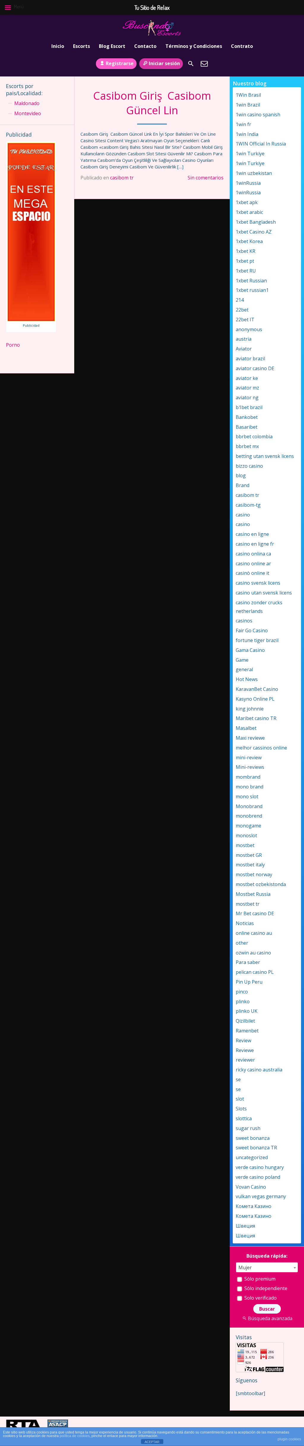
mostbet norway (254, 874)
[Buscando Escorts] (152, 27)
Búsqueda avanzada (270, 1318)
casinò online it (252, 573)
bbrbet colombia (254, 436)
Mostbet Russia (253, 894)
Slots (241, 1108)
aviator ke (247, 378)
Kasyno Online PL (255, 699)
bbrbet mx (247, 446)
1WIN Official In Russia (261, 143)
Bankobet (247, 417)
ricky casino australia (259, 1069)
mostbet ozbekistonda (261, 884)
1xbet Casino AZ (254, 232)
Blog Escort (112, 46)
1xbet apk (247, 202)
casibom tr (122, 177)
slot (240, 1099)
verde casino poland (258, 1177)
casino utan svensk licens (264, 592)
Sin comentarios (206, 177)
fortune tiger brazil (257, 640)
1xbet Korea (249, 241)
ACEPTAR (152, 1442)
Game (242, 660)
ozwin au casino (253, 952)
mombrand (248, 777)
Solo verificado (260, 1298)
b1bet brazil (249, 407)
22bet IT (245, 319)
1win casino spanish (258, 114)
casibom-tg (248, 505)
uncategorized (252, 1157)
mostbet (245, 845)
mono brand (249, 786)
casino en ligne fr (255, 544)
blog (241, 475)
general (244, 669)
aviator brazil (250, 358)
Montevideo (27, 113)
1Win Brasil (248, 95)
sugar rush (248, 1128)
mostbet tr (247, 904)
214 (240, 300)
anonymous (249, 329)
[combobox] (267, 1267)
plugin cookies (289, 1439)
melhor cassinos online (261, 747)
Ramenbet (247, 1030)
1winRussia (248, 183)
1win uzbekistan (254, 173)
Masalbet (246, 728)
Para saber (248, 962)
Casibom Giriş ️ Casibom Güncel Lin (152, 103)
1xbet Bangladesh (256, 222)
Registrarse (120, 63)
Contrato (242, 46)
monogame (248, 825)
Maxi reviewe (250, 738)
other (242, 943)
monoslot (246, 835)
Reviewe (245, 1050)
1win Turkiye (250, 153)
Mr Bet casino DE (255, 913)
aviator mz (247, 387)
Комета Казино (253, 1206)
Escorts (81, 46)
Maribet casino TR (256, 718)
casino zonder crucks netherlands (259, 606)
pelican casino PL (255, 972)
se (238, 1079)
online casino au (254, 933)
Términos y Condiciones (193, 46)
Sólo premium (259, 1279)
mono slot (247, 796)
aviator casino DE (255, 368)
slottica (244, 1118)
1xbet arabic (249, 212)
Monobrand (249, 806)
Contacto (145, 46)
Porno (13, 345)
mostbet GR (249, 855)
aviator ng (247, 397)
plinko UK (246, 1011)
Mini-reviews (250, 767)
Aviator (244, 348)
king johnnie (250, 708)
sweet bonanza (253, 1138)
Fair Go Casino (252, 630)
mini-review (249, 757)
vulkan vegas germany (261, 1196)
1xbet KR (245, 251)
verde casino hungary (260, 1167)
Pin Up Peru (249, 982)
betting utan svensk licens (265, 456)
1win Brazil (248, 104)
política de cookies (75, 1436)
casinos (244, 620)
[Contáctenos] (204, 63)
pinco (242, 991)
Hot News (247, 679)
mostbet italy (250, 864)
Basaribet (246, 427)
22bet (242, 309)
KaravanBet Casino (257, 689)
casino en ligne (252, 534)
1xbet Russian (251, 280)
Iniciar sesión (164, 63)
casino (243, 514)
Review (243, 1040)
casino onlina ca (253, 553)
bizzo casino (249, 466)
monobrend (249, 816)
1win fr (243, 124)
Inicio (57, 46)
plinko (243, 1001)
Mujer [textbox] (245, 1267)
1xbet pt (245, 261)
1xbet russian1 (252, 290)
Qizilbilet (245, 1021)
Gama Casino (250, 650)
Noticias (245, 923)
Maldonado (26, 103)
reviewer (245, 1060)
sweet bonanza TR (256, 1147)
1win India (247, 134)
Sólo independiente (265, 1288)
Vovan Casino (251, 1187)
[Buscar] (191, 63)
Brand (242, 485)
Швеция (245, 1226)
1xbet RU (246, 270)
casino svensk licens (258, 583)
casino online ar (253, 563)
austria (243, 339)
